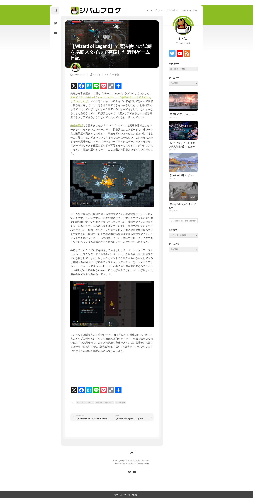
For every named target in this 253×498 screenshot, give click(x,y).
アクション (108, 403)
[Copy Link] (111, 86)
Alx (147, 464)
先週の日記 (76, 125)
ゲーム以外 (170, 10)
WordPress (131, 464)
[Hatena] (89, 86)
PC (78, 403)
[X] (74, 86)
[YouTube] (55, 33)
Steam (91, 403)
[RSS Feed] (187, 53)
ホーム (149, 10)
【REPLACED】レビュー (181, 114)
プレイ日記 (114, 74)
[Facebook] (81, 86)
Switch (99, 403)
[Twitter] (55, 23)
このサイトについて (189, 10)
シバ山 (96, 74)
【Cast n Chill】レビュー (182, 175)
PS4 (84, 403)
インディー (120, 403)
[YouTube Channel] (179, 53)
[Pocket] (103, 86)
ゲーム (157, 10)
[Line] (96, 86)
